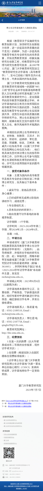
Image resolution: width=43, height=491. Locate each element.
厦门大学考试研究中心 (10, 420)
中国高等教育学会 (9, 437)
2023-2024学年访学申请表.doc (16, 401)
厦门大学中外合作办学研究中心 (13, 426)
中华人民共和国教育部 (10, 434)
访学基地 (17, 15)
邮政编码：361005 (21, 488)
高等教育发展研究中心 (10, 443)
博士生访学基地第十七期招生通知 (19, 406)
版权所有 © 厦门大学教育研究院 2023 (21, 483)
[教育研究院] (12, 3)
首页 (6, 15)
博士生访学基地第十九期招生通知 (19, 403)
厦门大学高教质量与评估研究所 (13, 423)
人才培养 (11, 15)
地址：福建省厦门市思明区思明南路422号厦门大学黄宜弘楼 (21, 486)
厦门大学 (6, 440)
